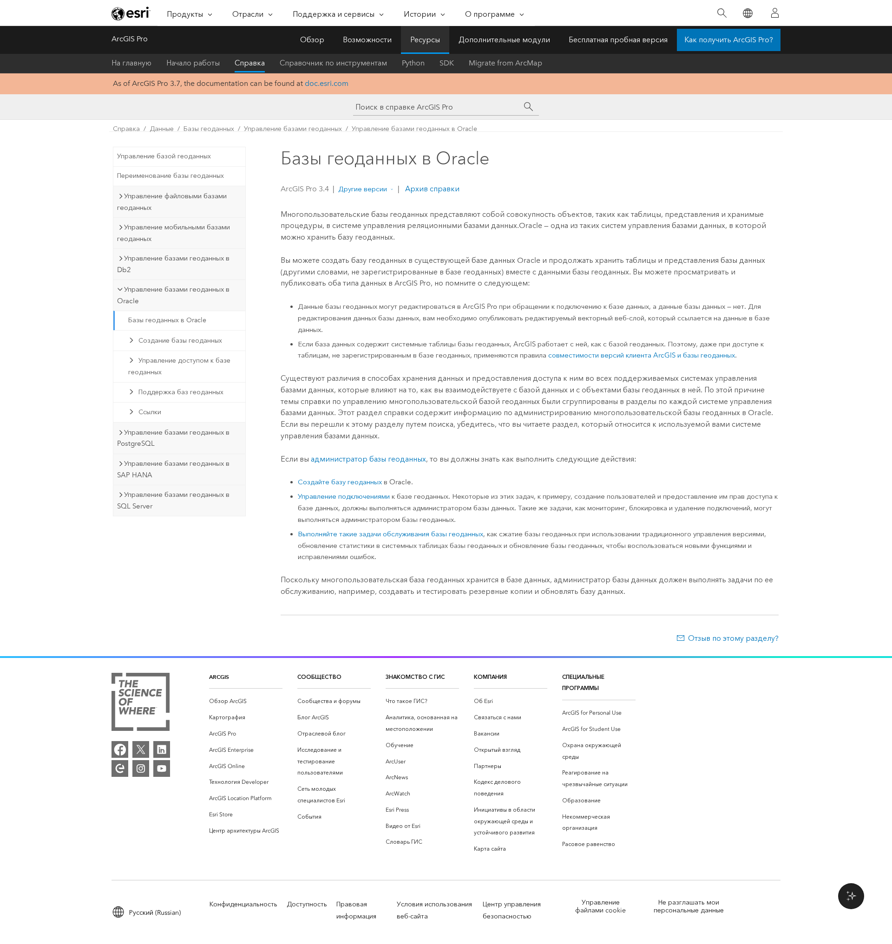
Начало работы (193, 63)
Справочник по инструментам (333, 63)
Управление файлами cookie (600, 906)
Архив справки (431, 188)
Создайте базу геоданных (340, 482)
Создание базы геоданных (180, 341)
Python (413, 63)
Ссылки (149, 412)
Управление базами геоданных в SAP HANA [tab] (173, 469)
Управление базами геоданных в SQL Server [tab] (173, 500)
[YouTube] (161, 768)
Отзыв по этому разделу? (733, 638)
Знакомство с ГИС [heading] (415, 676)
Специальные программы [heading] (583, 682)
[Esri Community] (120, 768)
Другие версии (362, 189)
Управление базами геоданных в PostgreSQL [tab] (173, 438)
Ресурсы (425, 39)
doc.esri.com (326, 83)
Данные (162, 129)
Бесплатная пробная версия (618, 39)
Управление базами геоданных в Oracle (414, 129)
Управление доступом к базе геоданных (179, 366)
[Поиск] (722, 13)
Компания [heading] (490, 676)
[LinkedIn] (161, 749)
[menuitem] (245, 701)
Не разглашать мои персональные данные (689, 906)
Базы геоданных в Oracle (167, 320)
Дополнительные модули (504, 39)
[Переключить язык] (747, 13)
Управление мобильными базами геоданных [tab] (173, 233)
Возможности (367, 39)
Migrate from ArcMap (505, 63)
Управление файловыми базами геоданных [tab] (172, 202)
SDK (446, 63)
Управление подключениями (344, 496)
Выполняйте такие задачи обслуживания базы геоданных (390, 534)
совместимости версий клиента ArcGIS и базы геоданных (641, 355)
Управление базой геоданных (164, 156)
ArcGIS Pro (130, 38)
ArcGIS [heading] (219, 676)
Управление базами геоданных (293, 129)
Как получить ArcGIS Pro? (728, 39)
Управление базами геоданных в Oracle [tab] (173, 295)
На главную (131, 63)
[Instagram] (140, 768)
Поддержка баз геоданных (180, 392)
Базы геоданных (209, 129)
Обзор (312, 39)
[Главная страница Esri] (131, 13)
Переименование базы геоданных (170, 176)
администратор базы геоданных (368, 459)
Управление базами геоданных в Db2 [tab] (173, 264)
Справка (250, 63)
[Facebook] (120, 749)
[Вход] (775, 13)
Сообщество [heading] (319, 676)
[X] (140, 749)
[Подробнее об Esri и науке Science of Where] (141, 704)
